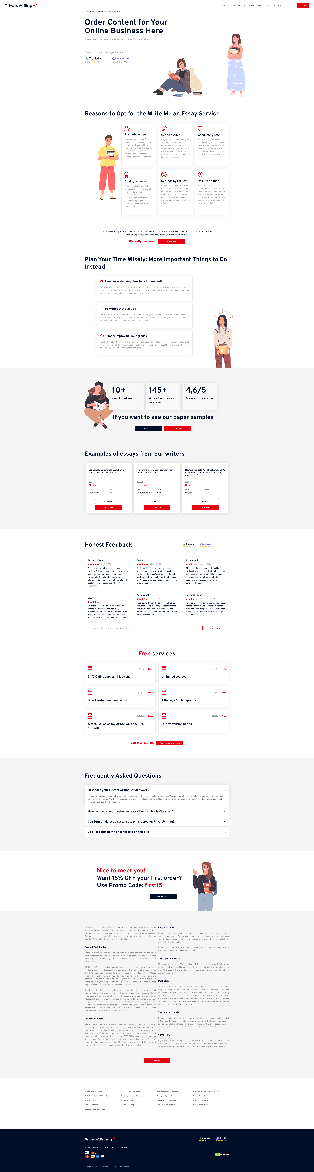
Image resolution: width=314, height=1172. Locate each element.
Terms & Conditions (91, 1147)
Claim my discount (163, 897)
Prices (226, 5)
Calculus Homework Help (95, 1109)
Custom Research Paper (130, 1092)
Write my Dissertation (202, 1100)
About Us (278, 5)
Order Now (303, 6)
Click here (148, 428)
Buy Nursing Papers (201, 1105)
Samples (236, 5)
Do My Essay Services (202, 1096)
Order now (178, 428)
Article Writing (91, 1100)
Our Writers (249, 5)
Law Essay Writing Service (167, 1105)
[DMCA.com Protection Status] (222, 1154)
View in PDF (109, 501)
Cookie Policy (124, 1147)
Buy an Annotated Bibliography (169, 1092)
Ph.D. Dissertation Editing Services (99, 1096)
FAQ (259, 5)
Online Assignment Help (166, 1100)
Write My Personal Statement (133, 1096)
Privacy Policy (109, 1147)
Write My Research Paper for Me (206, 1092)
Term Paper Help (127, 1105)
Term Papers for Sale (93, 1092)
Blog (267, 5)
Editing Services (91, 1105)
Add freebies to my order (170, 743)
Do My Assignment (164, 1096)
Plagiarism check (128, 1100)
